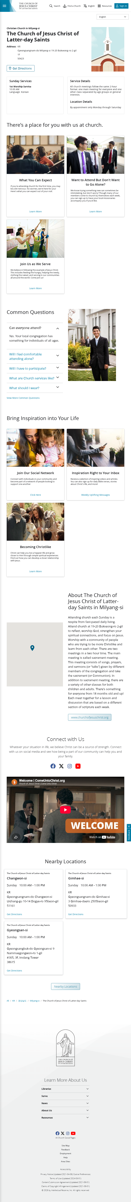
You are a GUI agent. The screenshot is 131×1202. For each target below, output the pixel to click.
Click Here (35, 495)
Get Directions (14, 914)
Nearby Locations (65, 986)
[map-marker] (34, 649)
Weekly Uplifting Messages (95, 495)
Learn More (35, 211)
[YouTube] (78, 766)
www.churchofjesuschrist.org (89, 717)
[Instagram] (69, 766)
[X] (61, 766)
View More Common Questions (23, 397)
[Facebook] (53, 766)
